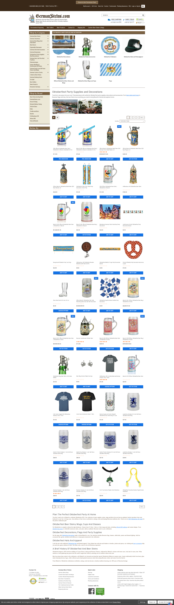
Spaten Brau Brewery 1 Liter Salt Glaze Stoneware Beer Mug (85, 452)
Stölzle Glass (33, 106)
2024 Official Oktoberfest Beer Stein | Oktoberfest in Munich (108, 187)
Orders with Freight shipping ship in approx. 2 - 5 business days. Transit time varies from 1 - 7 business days (131, 585)
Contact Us (71, 27)
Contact (106, 6)
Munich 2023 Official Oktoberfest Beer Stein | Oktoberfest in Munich (63, 225)
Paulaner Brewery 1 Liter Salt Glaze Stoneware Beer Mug (61, 490)
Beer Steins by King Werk (36, 97)
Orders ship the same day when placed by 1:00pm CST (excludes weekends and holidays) (131, 573)
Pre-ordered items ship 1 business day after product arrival (130, 581)
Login (133, 6)
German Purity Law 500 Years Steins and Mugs (37, 69)
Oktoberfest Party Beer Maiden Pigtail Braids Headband (133, 490)
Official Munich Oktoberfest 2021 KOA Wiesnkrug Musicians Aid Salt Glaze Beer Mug (86, 301)
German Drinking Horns (36, 77)
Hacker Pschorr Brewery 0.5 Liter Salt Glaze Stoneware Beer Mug (110, 452)
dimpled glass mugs (58, 529)
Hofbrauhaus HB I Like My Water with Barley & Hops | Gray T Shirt (110, 377)
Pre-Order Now (63, 159)
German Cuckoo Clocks (36, 72)
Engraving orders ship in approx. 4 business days (129, 576)
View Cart (100, 6)
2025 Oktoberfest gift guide (135, 519)
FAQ (130, 6)
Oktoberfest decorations (68, 535)
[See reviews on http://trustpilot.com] (100, 592)
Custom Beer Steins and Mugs (66, 574)
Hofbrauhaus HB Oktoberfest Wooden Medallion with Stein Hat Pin (85, 263)
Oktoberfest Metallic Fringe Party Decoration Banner (110, 263)
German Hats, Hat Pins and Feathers (37, 59)
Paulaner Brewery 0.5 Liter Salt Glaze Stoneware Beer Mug (85, 490)
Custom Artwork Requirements (66, 576)
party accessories (137, 543)
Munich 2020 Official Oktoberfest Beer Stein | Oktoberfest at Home (110, 339)
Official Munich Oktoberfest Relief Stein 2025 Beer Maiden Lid (63, 187)
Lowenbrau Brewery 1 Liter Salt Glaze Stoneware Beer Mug (131, 452)
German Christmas (35, 38)
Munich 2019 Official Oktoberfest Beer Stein (133, 376)
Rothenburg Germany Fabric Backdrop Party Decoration (110, 225)
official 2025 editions (121, 527)
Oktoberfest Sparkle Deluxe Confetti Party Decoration (109, 301)
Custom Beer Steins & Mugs (96, 27)
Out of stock (133, 159)
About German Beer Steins (65, 587)
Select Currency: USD (51, 6)
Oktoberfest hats (72, 543)
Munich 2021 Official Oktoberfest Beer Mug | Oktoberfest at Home (133, 301)
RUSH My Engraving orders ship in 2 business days (130, 578)
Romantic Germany (35, 87)
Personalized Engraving (37, 27)
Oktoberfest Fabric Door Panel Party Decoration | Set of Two (84, 187)
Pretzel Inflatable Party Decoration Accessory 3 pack (133, 263)
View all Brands (34, 121)
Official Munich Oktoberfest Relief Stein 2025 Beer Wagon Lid (133, 149)
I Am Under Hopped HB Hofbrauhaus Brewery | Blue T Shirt (61, 415)
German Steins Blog (63, 572)
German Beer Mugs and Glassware (36, 41)
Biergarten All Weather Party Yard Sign (62, 262)
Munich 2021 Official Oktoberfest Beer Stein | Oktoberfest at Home (63, 339)
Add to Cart (109, 159)
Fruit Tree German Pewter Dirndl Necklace (109, 490)
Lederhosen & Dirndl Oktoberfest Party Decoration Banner (132, 225)
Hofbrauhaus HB (34, 116)
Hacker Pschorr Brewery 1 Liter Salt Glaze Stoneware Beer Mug (63, 452)
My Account (86, 6)
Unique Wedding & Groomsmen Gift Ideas (36, 65)
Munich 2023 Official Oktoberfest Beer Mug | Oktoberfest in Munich (86, 225)
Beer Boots (33, 45)
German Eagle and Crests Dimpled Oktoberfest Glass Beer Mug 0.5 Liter (108, 415)
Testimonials (112, 6)
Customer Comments (93, 576)
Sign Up (138, 6)
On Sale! (32, 79)
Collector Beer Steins (35, 75)
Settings (142, 602)
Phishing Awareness (122, 6)
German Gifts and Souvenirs (37, 50)
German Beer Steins (35, 36)
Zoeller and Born (34, 111)
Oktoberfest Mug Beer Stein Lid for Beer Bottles (62, 377)
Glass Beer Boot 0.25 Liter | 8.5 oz (61, 300)
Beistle (32, 114)
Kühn (31, 109)
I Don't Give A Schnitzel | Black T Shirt (85, 414)
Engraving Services (63, 589)
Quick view (64, 145)
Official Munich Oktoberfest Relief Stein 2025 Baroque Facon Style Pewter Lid (110, 149)
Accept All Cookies (165, 602)
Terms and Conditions (93, 578)
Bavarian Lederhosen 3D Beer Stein (84, 338)
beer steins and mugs (132, 95)
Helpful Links (91, 574)
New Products (61, 27)
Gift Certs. (94, 6)
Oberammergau (34, 62)
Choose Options (63, 310)
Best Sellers (50, 27)
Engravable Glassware (36, 47)
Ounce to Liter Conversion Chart (87, 2)
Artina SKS (33, 118)
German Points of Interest (64, 583)
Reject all (152, 602)
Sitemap (90, 572)
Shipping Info (81, 27)
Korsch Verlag (33, 102)
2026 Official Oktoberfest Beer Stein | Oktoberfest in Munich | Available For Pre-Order (62, 149)
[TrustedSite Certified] (140, 19)
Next (141, 117)
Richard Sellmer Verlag (36, 104)
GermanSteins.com (35, 99)
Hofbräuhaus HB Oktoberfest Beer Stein (132, 186)
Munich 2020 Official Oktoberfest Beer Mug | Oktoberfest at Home (133, 339)
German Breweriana (35, 52)
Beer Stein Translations (64, 578)
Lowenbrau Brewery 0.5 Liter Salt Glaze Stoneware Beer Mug (132, 415)
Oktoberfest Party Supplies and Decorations (37, 55)
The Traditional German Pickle (65, 585)
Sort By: (117, 121)
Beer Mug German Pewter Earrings (84, 376)
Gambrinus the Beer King (64, 581)
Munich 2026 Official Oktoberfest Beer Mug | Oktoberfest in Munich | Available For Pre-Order (86, 149)
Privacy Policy (116, 602)
